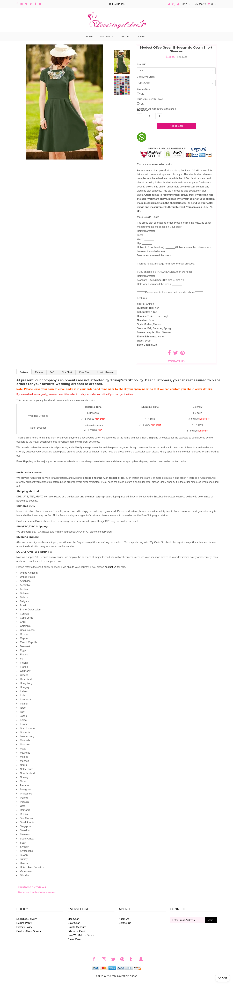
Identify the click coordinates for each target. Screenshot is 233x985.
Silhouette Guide (77, 931)
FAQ (52, 372)
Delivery (24, 372)
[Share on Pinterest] (182, 353)
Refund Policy (24, 922)
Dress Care (74, 939)
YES (141, 94)
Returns (39, 372)
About (125, 36)
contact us (110, 566)
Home (89, 36)
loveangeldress (127, 976)
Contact (142, 36)
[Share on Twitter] (175, 353)
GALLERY (105, 36)
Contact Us (125, 922)
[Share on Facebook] (169, 353)
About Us (124, 918)
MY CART (203, 4)
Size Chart (67, 372)
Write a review (47, 892)
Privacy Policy (24, 927)
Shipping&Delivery (26, 918)
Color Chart (84, 372)
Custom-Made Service (29, 931)
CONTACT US (176, 361)
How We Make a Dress (81, 935)
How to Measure (105, 372)
